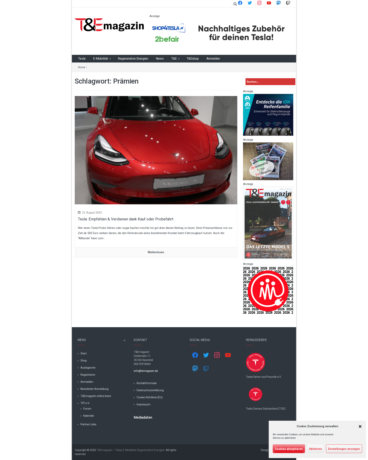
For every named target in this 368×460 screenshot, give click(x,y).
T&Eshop (193, 58)
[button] (360, 426)
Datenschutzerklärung (150, 390)
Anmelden (213, 58)
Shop (83, 360)
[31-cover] (268, 223)
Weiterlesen (156, 252)
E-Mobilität (100, 58)
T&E (174, 58)
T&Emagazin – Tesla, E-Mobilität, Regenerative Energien (131, 450)
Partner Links (88, 424)
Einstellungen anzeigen (344, 449)
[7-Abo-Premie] (268, 161)
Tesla (81, 58)
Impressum (143, 404)
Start (83, 353)
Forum (87, 408)
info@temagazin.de (146, 370)
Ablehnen (315, 449)
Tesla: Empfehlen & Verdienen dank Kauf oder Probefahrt (125, 219)
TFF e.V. (85, 403)
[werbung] (219, 33)
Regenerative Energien (133, 58)
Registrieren (87, 374)
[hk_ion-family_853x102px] (268, 114)
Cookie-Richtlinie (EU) (150, 397)
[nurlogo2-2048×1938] (268, 290)
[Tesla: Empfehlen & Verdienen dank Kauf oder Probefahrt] (156, 150)
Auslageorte (87, 367)
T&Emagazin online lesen (95, 396)
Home (81, 67)
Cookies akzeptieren (289, 449)
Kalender (88, 415)
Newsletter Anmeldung (94, 388)
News (160, 58)
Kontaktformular (147, 383)
